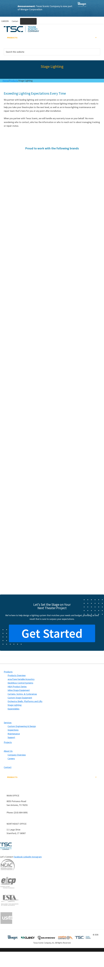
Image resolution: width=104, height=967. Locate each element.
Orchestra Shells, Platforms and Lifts (25, 701)
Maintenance (14, 733)
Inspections (13, 729)
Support (11, 737)
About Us (11, 44)
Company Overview (17, 754)
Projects (11, 42)
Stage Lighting (15, 705)
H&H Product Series (17, 686)
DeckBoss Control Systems (20, 682)
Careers (11, 758)
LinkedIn (27, 856)
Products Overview (17, 675)
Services (11, 40)
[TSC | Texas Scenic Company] (82, 8)
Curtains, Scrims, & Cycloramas (22, 694)
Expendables (13, 708)
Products (12, 38)
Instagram (37, 856)
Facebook (18, 856)
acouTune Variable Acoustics (21, 679)
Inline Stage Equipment (19, 690)
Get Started (52, 633)
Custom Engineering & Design (22, 726)
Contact (7, 767)
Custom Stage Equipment (20, 697)
